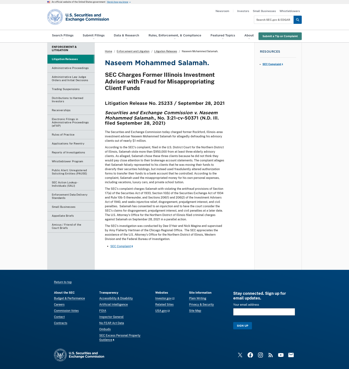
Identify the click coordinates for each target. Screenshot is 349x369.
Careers (59, 304)
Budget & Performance (69, 298)
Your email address (246, 304)
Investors (243, 11)
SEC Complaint (120, 246)
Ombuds (105, 329)
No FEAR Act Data (111, 323)
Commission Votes (66, 310)
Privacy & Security (201, 304)
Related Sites (164, 304)
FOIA (102, 310)
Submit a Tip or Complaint (280, 36)
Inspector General (111, 317)
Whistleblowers (290, 11)
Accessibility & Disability (116, 298)
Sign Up (242, 325)
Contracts (60, 323)
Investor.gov (163, 298)
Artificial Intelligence (113, 304)
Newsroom (222, 11)
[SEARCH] (298, 20)
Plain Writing (197, 298)
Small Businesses (264, 11)
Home (108, 51)
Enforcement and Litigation (133, 51)
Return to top (63, 282)
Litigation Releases (165, 51)
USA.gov (161, 310)
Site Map (195, 310)
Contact (59, 317)
